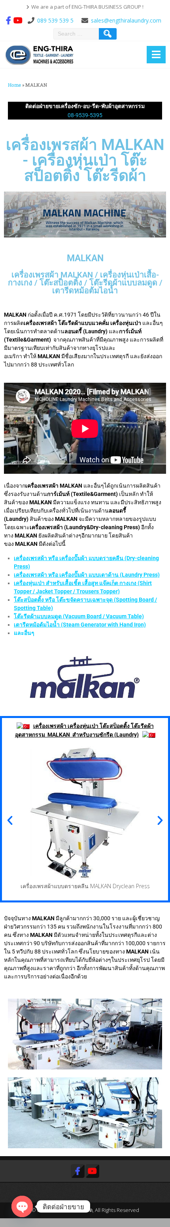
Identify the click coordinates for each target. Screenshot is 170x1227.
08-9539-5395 (85, 115)
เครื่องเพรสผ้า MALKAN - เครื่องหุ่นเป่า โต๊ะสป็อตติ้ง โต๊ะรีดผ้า (85, 160)
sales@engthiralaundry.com (126, 20)
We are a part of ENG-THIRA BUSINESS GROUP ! (87, 6)
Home (14, 85)
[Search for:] (77, 34)
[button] (10, 820)
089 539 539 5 (55, 20)
